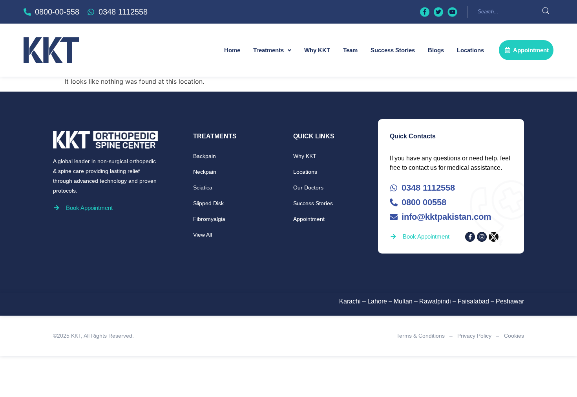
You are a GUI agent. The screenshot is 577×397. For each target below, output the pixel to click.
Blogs (436, 50)
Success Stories (393, 50)
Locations (470, 50)
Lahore (377, 301)
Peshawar (510, 301)
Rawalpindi (435, 301)
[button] (272, 50)
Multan (403, 301)
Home (232, 50)
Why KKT (317, 50)
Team (350, 50)
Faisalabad (473, 301)
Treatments (268, 50)
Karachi (350, 301)
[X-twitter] (493, 237)
